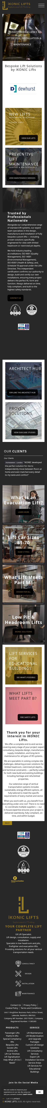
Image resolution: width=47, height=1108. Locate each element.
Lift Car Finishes (12, 1053)
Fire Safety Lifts (27, 717)
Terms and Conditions (31, 1008)
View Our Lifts (28, 138)
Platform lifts (12, 1035)
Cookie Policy (12, 1008)
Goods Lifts (12, 1047)
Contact (16, 1098)
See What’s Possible (26, 677)
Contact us (15, 298)
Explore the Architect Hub (22, 392)
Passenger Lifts (12, 1033)
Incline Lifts (12, 1050)
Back (7, 823)
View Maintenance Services (22, 178)
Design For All (23, 592)
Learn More (23, 512)
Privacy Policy (30, 1005)
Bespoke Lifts (12, 1044)
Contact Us (16, 1005)
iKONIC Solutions (23, 631)
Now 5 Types (23, 552)
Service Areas (34, 1062)
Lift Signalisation (12, 1056)
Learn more (27, 1094)
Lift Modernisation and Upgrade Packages (34, 1038)
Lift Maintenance (35, 1033)
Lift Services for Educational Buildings (34, 1068)
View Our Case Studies (24, 432)
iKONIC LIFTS (11, 1101)
